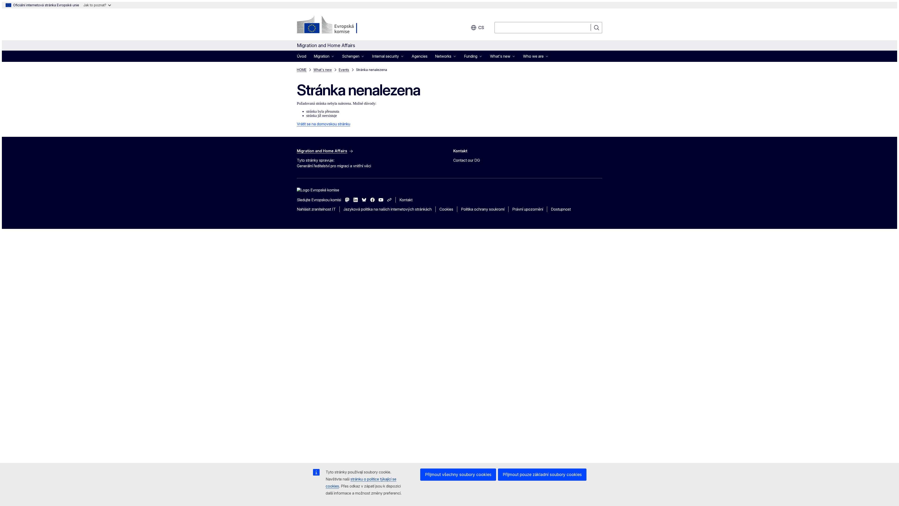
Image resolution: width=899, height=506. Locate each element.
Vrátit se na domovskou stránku (323, 124)
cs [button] (481, 27)
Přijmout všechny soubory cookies (458, 474)
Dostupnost (561, 209)
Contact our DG (466, 160)
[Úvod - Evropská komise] (334, 25)
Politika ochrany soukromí (483, 209)
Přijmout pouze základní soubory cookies (542, 474)
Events (344, 70)
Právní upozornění (527, 209)
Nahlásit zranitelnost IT (316, 209)
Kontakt (406, 199)
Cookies (446, 209)
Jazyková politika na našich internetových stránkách (387, 209)
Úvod (301, 56)
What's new (322, 70)
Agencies (419, 56)
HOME (301, 70)
